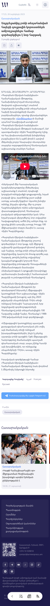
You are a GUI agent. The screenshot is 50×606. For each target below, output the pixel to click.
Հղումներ (11, 514)
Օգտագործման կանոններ (21, 523)
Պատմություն (13, 510)
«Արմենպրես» (24, 118)
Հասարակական (12, 412)
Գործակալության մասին (19, 505)
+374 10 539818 (26, 551)
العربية (28, 379)
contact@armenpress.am (30, 554)
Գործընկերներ (14, 519)
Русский (6, 384)
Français (37, 379)
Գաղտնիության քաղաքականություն (17, 529)
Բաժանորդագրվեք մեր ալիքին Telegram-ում (27, 395)
